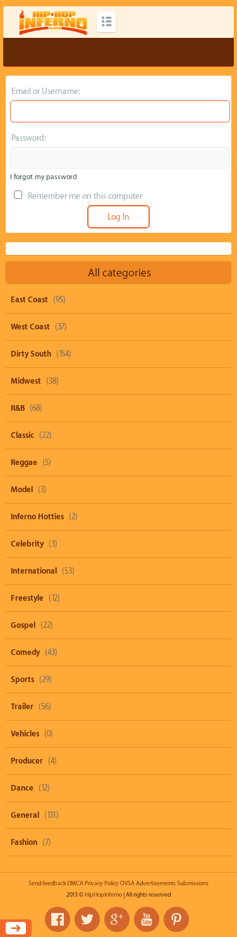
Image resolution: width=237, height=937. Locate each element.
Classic (22, 435)
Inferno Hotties (37, 516)
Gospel (23, 625)
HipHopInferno (103, 895)
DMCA (75, 883)
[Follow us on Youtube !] (146, 919)
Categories (106, 21)
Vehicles (25, 733)
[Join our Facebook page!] (57, 919)
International (34, 571)
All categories (119, 273)
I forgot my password (43, 177)
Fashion (24, 842)
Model (22, 489)
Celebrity (27, 543)
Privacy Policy (102, 883)
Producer (27, 761)
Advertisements (156, 883)
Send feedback (47, 883)
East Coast (29, 299)
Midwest (26, 381)
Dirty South (31, 354)
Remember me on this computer (84, 196)
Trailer (22, 706)
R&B (18, 408)
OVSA (127, 883)
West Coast (30, 326)
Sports (22, 679)
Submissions (193, 883)
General (25, 815)
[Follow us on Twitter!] (87, 919)
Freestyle (27, 598)
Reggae (24, 462)
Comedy (25, 652)
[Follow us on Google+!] (117, 919)
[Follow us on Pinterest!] (176, 919)
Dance (22, 788)
